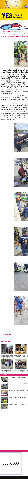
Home (3, 31)
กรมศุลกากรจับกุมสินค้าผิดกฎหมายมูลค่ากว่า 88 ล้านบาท (19, 372)
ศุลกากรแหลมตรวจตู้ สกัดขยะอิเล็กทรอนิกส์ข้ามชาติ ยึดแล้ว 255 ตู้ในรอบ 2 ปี (7, 357)
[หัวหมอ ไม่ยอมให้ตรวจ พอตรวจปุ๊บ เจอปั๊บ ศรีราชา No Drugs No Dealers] (7, 368)
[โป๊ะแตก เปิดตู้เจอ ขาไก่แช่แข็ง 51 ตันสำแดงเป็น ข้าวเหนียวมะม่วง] (20, 353)
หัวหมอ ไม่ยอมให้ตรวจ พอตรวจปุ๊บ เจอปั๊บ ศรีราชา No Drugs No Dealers (6, 372)
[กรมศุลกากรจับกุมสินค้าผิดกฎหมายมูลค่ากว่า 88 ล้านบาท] (20, 368)
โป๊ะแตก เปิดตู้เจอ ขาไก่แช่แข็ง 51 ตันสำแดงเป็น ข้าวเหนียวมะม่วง (19, 357)
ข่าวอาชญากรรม (8, 31)
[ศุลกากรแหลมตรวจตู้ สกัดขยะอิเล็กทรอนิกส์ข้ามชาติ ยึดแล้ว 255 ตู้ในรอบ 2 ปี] (7, 353)
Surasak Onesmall (10, 34)
